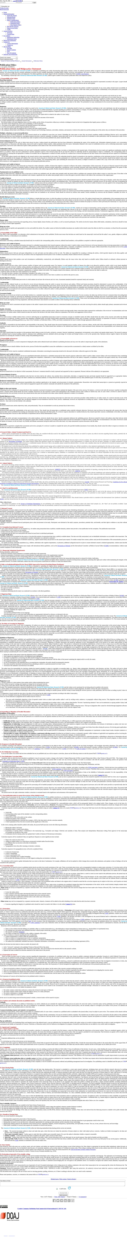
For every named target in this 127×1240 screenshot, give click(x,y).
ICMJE (107, 545)
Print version (63, 1179)
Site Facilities (7, 46)
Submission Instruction (13, 37)
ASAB (87, 482)
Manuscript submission (9, 40)
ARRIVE (57, 469)
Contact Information (12, 43)
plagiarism (21, 932)
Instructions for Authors (116, 581)
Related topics (55, 1179)
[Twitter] (57, 1200)
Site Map (9, 48)
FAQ (8, 51)
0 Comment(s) (82, 1197)
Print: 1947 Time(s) (59, 1197)
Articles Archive (7, 31)
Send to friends (71, 1179)
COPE (9, 29)
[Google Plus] (69, 1200)
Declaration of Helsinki (15, 441)
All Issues (9, 32)
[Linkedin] (65, 1200)
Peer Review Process (12, 26)
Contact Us (6, 42)
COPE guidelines (35, 922)
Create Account (4, 8)
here (30, 921)
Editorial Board (11, 17)
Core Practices (85, 74)
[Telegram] (61, 1200)
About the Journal (12, 15)
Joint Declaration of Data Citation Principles (83, 1149)
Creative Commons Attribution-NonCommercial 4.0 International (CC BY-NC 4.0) (41, 1208)
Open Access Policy (12, 28)
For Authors (6, 36)
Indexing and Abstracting (10, 54)
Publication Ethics (15, 21)
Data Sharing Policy (15, 25)
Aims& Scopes (11, 18)
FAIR (16, 1140)
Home (5, 12)
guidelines (37, 748)
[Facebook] (54, 1200)
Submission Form (12, 39)
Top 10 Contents (11, 53)
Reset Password (4, 9)
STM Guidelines (56, 769)
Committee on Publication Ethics (11, 761)
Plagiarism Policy (15, 23)
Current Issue (10, 34)
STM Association (93, 767)
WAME (122, 595)
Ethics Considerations (13, 20)
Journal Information (8, 14)
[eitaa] (72, 1200)
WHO (86, 489)
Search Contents (11, 50)
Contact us (10, 45)
